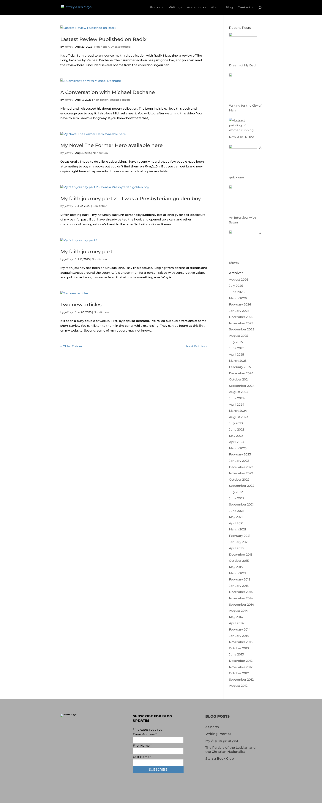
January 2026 (239, 311)
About (216, 7)
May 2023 (236, 436)
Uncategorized (121, 46)
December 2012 (240, 661)
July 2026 (236, 285)
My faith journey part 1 (88, 252)
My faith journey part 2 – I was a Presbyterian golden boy (130, 198)
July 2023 (236, 423)
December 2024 (241, 373)
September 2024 (242, 386)
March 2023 (238, 448)
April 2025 (236, 354)
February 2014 (240, 629)
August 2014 (238, 610)
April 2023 (236, 442)
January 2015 (239, 586)
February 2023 (240, 454)
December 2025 (241, 317)
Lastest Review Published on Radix (103, 39)
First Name (142, 745)
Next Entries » (196, 346)
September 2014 (241, 604)
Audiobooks (196, 7)
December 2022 (241, 467)
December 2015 (240, 554)
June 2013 (236, 654)
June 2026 (236, 292)
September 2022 (241, 485)
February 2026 (240, 304)
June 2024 (237, 398)
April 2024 (236, 404)
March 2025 (238, 360)
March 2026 (238, 298)
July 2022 (236, 492)
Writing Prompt (218, 734)
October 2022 (239, 479)
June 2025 (236, 348)
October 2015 (239, 560)
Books (155, 7)
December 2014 (241, 592)
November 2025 (241, 323)
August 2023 (238, 417)
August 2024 (238, 392)
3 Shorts (212, 727)
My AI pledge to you (221, 741)
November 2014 (241, 598)
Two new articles (81, 305)
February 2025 (240, 367)
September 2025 (241, 329)
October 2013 (239, 648)
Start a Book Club (219, 758)
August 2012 (238, 685)
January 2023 (239, 461)
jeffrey (68, 46)
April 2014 (236, 623)
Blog (229, 7)
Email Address (145, 734)
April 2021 (236, 523)
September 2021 (241, 504)
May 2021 (236, 517)
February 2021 (239, 536)
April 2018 (236, 548)
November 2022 (241, 473)
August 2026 (238, 279)
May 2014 (236, 617)
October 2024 (239, 379)
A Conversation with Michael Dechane (107, 92)
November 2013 (240, 642)
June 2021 (236, 511)
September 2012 (241, 679)
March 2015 (237, 573)
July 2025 (236, 342)
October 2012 (239, 673)
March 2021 (237, 529)
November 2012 (240, 667)
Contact (244, 7)
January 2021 (239, 542)
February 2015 (239, 579)
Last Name (142, 757)
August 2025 (238, 335)
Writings (175, 7)
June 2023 (236, 429)
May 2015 (236, 567)
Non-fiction (101, 46)
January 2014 (239, 636)
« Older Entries (71, 346)
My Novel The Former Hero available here (111, 145)
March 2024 (238, 410)
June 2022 (236, 498)
